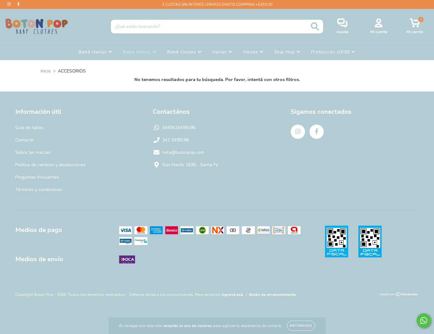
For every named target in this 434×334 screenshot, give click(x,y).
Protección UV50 (331, 52)
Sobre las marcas (33, 152)
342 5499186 (175, 140)
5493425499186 (178, 128)
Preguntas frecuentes (37, 177)
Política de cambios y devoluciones (50, 165)
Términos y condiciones (38, 190)
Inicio (46, 71)
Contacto (24, 140)
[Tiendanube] (399, 295)
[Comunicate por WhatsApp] (424, 320)
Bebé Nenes (138, 52)
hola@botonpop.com (183, 152)
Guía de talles (29, 128)
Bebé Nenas (93, 52)
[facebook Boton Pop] (18, 4)
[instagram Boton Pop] (9, 4)
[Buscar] (315, 26)
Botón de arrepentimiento (272, 294)
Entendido (301, 326)
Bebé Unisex (182, 52)
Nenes (251, 52)
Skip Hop (285, 52)
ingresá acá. (232, 294)
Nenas (220, 52)
